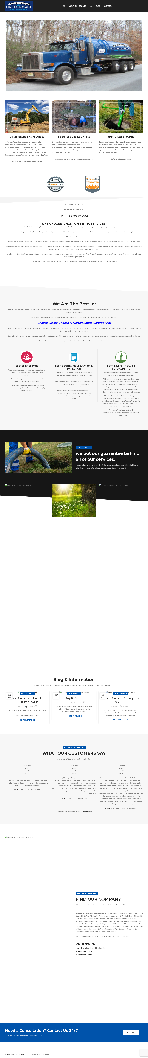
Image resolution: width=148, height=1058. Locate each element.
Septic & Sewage (27, 693)
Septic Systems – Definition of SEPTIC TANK (27, 700)
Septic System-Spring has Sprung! (120, 700)
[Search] (141, 6)
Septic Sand (74, 698)
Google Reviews (85, 811)
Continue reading (27, 720)
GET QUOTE (131, 1033)
